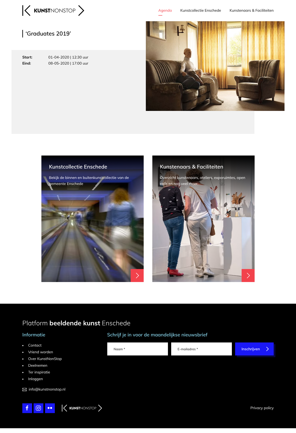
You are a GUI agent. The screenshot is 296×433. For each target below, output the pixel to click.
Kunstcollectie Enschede (200, 10)
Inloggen (35, 379)
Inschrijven (251, 349)
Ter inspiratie (39, 372)
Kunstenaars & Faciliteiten (251, 10)
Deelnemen (37, 365)
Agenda (165, 10)
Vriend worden (40, 352)
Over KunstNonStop (45, 359)
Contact (35, 345)
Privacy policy (262, 408)
